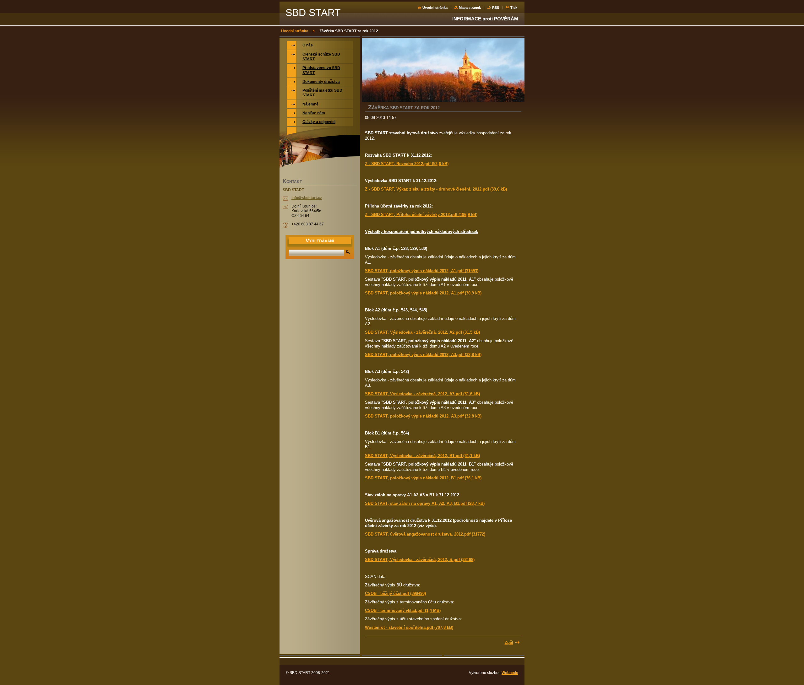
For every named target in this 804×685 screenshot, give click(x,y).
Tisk (513, 7)
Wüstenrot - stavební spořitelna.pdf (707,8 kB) (409, 627)
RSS (495, 7)
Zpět (509, 642)
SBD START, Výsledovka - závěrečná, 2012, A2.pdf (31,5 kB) (422, 332)
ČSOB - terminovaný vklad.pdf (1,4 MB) (403, 610)
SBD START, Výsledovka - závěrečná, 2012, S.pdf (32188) (420, 559)
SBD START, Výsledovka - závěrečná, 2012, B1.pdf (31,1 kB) (422, 455)
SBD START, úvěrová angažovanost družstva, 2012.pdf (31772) (425, 534)
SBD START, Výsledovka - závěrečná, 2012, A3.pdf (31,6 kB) (422, 393)
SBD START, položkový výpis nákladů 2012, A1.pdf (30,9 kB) (423, 293)
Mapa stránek (470, 7)
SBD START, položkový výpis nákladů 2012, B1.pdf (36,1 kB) (423, 478)
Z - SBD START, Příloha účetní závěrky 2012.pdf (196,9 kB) (421, 214)
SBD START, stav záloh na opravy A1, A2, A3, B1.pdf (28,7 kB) (425, 503)
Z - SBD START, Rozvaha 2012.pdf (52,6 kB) (406, 163)
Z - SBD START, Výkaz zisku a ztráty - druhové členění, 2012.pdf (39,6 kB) (436, 189)
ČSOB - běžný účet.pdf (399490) (395, 593)
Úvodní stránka (435, 7)
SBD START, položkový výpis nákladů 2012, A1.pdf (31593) (421, 270)
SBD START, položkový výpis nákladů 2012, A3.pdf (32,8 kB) (423, 354)
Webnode (510, 673)
